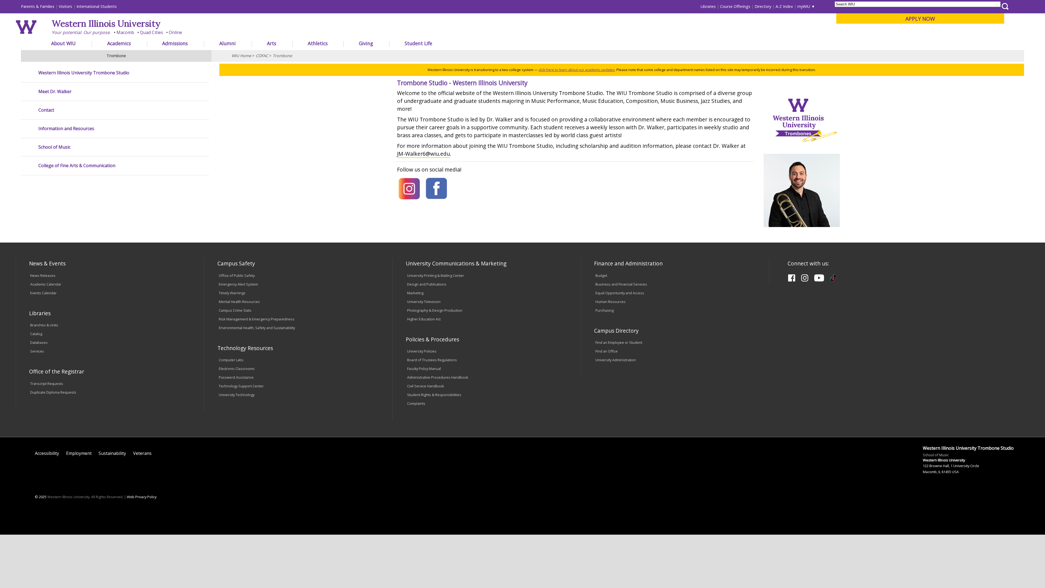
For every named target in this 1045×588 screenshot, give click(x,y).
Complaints (416, 403)
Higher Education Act (424, 319)
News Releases (43, 275)
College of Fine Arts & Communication (76, 165)
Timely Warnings (232, 292)
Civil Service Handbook (425, 386)
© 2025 (41, 496)
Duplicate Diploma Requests (53, 392)
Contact (46, 110)
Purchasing (604, 310)
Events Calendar (43, 292)
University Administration (615, 359)
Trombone (282, 55)
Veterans (142, 453)
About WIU (63, 43)
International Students (96, 6)
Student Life (418, 43)
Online (175, 32)
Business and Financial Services (621, 284)
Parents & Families (37, 6)
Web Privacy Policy (141, 496)
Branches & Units (44, 325)
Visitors (65, 6)
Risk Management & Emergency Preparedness (256, 319)
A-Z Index (784, 6)
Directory (763, 6)
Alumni (227, 43)
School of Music (54, 147)
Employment (79, 453)
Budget (601, 275)
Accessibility (47, 453)
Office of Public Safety (237, 275)
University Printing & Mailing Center (435, 275)
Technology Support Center (241, 386)
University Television (424, 301)
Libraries (708, 6)
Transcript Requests (46, 383)
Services (37, 351)
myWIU (803, 6)
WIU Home (241, 55)
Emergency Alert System (238, 284)
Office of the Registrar (56, 371)
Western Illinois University (106, 23)
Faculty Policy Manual (424, 368)
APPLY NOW (920, 18)
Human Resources (610, 301)
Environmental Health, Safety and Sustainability (257, 327)
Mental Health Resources (239, 301)
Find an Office (606, 351)
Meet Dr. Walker (55, 91)
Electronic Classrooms (237, 368)
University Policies (422, 351)
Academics (119, 43)
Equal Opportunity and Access (619, 292)
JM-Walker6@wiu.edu (423, 153)
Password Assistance (236, 377)
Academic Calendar (45, 284)
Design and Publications (426, 284)
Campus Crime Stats (235, 310)
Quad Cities (151, 32)
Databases (39, 342)
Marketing (415, 292)
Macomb (125, 32)
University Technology (236, 394)
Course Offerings (735, 6)
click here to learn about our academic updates (577, 69)
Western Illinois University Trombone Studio (83, 72)
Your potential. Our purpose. (81, 32)
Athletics (318, 43)
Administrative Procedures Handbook (437, 377)
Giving (366, 43)
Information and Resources (66, 128)
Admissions (175, 43)
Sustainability (112, 453)
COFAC (262, 55)
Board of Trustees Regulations (432, 359)
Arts (271, 43)
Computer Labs (231, 359)
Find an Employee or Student (618, 342)
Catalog (36, 333)
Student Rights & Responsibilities (434, 394)
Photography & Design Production (434, 310)
